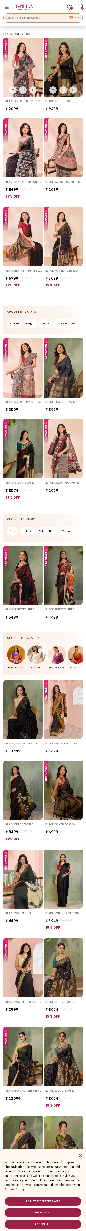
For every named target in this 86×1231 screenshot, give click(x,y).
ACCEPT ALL (43, 1224)
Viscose (67, 531)
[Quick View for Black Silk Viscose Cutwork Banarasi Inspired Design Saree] (53, 90)
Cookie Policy (15, 1189)
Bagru (30, 323)
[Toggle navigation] (8, 7)
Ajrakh (14, 323)
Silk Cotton (47, 531)
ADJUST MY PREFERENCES (43, 1201)
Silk (12, 531)
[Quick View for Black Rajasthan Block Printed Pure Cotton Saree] (13, 90)
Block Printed (66, 323)
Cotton (27, 531)
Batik (45, 323)
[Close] (80, 1155)
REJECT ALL (43, 1212)
